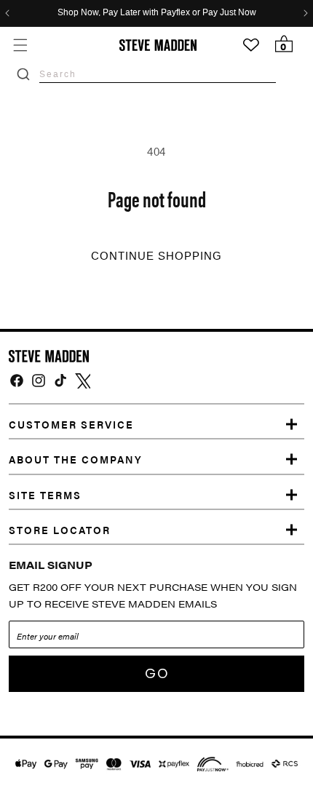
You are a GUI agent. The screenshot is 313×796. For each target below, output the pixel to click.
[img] (17, 381)
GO (157, 673)
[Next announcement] (305, 13)
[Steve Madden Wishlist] (251, 45)
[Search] (23, 74)
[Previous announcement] (7, 13)
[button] (20, 44)
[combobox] (157, 74)
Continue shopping (156, 256)
